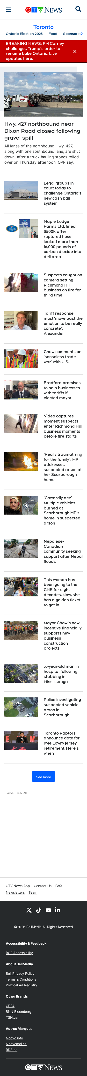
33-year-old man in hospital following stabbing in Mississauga (61, 674)
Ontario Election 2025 (24, 34)
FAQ (58, 886)
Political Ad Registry (21, 985)
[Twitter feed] (29, 910)
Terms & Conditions (21, 979)
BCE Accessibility (19, 953)
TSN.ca (12, 1017)
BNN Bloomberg (18, 1011)
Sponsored (72, 34)
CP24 (10, 1006)
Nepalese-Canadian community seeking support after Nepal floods (63, 551)
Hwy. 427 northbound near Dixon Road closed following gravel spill (42, 131)
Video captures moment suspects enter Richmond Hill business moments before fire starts (63, 426)
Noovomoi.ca (16, 1044)
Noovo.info (14, 1038)
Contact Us (42, 886)
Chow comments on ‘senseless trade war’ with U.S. (62, 356)
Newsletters (15, 892)
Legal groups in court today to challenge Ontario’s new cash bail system (62, 193)
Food (53, 34)
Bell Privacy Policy (20, 973)
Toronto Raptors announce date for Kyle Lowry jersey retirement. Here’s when (62, 743)
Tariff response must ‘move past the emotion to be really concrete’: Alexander (63, 323)
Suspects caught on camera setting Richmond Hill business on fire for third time (63, 285)
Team (33, 892)
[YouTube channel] (48, 910)
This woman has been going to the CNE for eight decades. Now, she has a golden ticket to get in (62, 592)
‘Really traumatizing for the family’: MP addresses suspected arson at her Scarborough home (63, 467)
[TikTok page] (39, 910)
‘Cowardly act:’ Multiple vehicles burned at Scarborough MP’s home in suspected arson (62, 510)
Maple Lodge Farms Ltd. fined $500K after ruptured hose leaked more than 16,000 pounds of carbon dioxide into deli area (62, 239)
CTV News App (18, 886)
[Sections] (9, 10)
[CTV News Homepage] (43, 10)
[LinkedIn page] (58, 910)
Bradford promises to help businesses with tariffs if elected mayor (62, 390)
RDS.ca (11, 1050)
